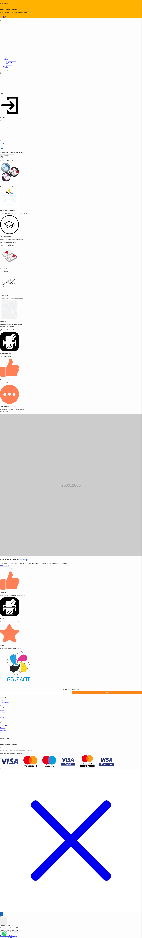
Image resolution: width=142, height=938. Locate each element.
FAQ (1, 715)
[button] (4, 933)
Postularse (6, 67)
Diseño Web (9, 65)
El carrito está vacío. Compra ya (8, 936)
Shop (4, 69)
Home (4, 58)
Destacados (9, 62)
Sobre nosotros (4, 725)
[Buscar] (1, 157)
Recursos (5, 66)
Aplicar (16, 931)
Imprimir (2, 710)
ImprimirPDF (9, 63)
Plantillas (2, 717)
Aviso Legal (3, 730)
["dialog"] (71, 927)
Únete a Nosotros (4, 702)
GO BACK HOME (4, 566)
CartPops (11, 937)
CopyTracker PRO (11, 61)
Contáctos (5, 70)
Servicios (5, 59)
